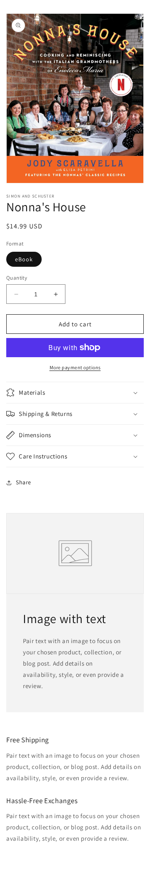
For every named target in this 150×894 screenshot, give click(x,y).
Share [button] (23, 482)
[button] (75, 392)
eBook (24, 259)
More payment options (75, 367)
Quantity (16, 277)
